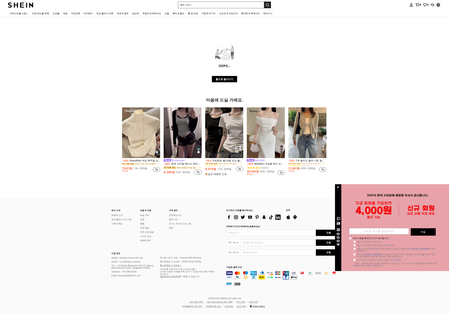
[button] (432, 5)
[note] (216, 174)
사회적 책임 (116, 223)
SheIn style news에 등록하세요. (243, 226)
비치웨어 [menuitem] (88, 13)
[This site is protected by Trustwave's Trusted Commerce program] (229, 284)
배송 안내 (144, 215)
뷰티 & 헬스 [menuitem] (178, 13)
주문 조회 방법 (147, 232)
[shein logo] (20, 5)
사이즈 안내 (145, 236)
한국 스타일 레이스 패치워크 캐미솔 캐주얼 (183, 163)
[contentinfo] (283, 275)
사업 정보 (115, 253)
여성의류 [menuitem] (75, 13)
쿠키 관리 (240, 302)
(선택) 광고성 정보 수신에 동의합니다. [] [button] (379, 260)
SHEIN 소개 (117, 215)
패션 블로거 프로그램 (121, 219)
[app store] (288, 219)
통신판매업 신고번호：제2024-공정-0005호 (180, 261)
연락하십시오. (175, 215)
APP (288, 210)
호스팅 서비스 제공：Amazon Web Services (181, 258)
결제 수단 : (174, 219)
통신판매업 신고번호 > (170, 265)
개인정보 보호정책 (419, 249)
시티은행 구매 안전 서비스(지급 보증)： (178, 269)
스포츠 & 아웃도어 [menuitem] (228, 13)
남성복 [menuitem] (135, 13)
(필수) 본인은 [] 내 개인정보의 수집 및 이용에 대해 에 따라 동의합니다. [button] (396, 250)
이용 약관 (253, 302)
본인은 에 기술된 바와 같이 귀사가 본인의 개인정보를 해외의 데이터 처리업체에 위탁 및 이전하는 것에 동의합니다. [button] (396, 255)
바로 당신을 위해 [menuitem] (40, 13)
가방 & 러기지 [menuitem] (209, 13)
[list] (254, 217)
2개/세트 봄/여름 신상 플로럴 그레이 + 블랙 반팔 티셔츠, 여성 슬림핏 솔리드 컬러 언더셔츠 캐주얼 (224, 160)
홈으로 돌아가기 (224, 79)
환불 (142, 223)
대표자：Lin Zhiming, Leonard (125, 262)
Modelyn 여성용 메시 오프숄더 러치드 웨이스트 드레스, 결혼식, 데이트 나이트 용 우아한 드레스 (266, 163)
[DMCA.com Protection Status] (237, 284)
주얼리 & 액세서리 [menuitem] (151, 13)
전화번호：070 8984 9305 (123, 272)
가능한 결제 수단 (234, 267)
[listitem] (141, 141)
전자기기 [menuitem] (267, 13)
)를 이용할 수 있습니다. (189, 276)
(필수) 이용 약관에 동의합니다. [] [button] (375, 245)
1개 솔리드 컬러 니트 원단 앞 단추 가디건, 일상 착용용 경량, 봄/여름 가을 (307, 160)
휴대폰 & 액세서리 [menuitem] (250, 13)
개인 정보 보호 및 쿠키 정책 (220, 302)
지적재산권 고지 (213, 306)
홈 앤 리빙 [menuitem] (193, 13)
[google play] (295, 219)
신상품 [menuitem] (56, 13)
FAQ (171, 228)
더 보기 (390, 245)
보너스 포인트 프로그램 (180, 223)
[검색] (267, 5)
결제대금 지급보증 (169, 276)
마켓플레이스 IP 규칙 (192, 306)
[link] (418, 5)
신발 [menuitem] (167, 13)
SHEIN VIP (145, 240)
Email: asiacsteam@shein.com (126, 275)
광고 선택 (241, 306)
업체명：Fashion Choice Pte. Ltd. (127, 258)
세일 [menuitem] (65, 13)
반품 (142, 219)
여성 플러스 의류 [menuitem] (104, 13)
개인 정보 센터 (196, 302)
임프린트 (229, 306)
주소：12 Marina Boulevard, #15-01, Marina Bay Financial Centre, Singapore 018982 (132, 266)
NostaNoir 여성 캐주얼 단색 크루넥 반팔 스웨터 (141, 160)
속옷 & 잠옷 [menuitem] (123, 13)
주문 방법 (144, 228)
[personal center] (411, 5)
